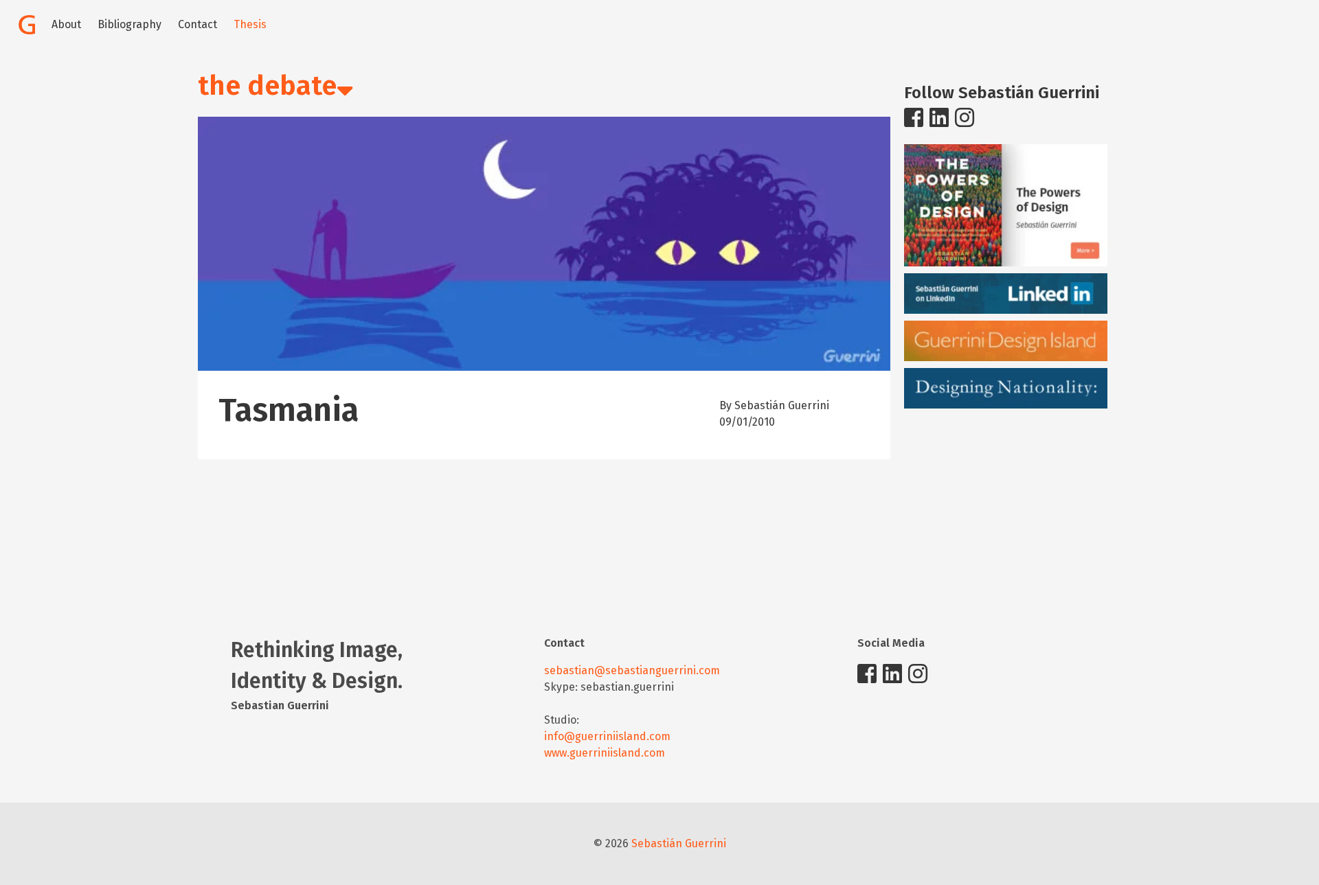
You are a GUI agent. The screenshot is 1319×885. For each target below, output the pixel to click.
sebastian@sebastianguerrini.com (632, 670)
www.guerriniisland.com (604, 752)
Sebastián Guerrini (678, 843)
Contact (197, 24)
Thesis (250, 24)
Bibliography (129, 24)
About (66, 24)
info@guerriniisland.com (607, 736)
